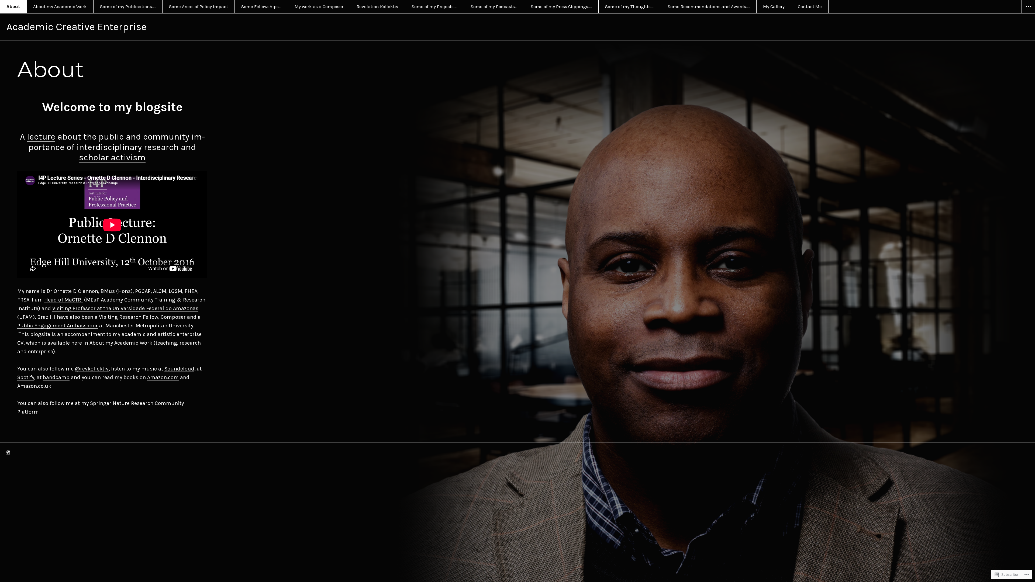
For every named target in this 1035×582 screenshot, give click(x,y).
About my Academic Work (60, 6)
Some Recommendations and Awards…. (709, 6)
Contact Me (810, 6)
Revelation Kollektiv (377, 6)
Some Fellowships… (261, 6)
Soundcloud (179, 369)
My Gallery (774, 6)
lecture (41, 137)
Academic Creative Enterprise (76, 27)
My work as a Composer (319, 6)
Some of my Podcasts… (494, 6)
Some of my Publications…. (128, 6)
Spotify (25, 377)
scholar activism (112, 157)
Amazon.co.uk (34, 386)
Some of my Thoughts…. (629, 6)
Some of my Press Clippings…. (561, 6)
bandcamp (56, 377)
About (13, 6)
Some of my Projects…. (434, 6)
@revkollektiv (92, 369)
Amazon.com (163, 377)
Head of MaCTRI (63, 300)
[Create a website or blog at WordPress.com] (8, 452)
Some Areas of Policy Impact (198, 6)
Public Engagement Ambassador (57, 326)
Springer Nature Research (121, 403)
